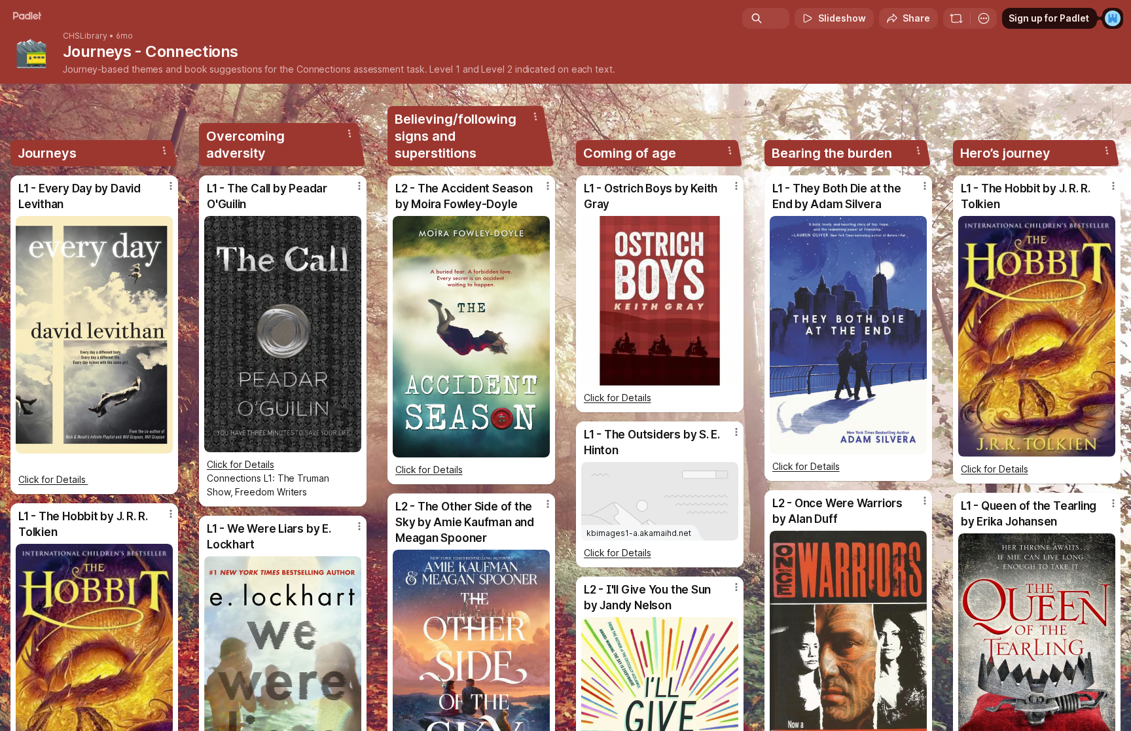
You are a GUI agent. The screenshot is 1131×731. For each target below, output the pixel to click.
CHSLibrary (85, 36)
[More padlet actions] (984, 18)
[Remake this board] (956, 18)
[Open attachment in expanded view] (94, 335)
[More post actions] (171, 185)
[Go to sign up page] (1112, 18)
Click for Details (53, 479)
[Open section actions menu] (164, 150)
